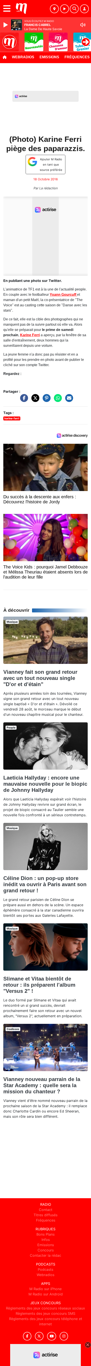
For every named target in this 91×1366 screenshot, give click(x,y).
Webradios (23, 57)
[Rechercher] (74, 8)
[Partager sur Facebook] (23, 400)
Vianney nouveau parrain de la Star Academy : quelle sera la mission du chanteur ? (41, 1085)
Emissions (49, 57)
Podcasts (45, 1269)
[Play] (6, 24)
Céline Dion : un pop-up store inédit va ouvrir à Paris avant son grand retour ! (45, 884)
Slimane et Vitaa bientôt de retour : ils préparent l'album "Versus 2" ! (39, 985)
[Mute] (83, 25)
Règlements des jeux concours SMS (45, 1313)
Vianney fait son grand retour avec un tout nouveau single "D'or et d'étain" (40, 678)
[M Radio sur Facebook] (27, 1336)
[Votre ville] (54, 8)
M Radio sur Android (45, 1294)
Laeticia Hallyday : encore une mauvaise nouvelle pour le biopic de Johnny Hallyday (45, 784)
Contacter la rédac (45, 1255)
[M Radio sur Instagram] (64, 1336)
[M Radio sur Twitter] (39, 1336)
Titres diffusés (45, 1215)
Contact (45, 1209)
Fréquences (45, 1220)
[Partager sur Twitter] (34, 400)
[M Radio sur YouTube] (51, 1336)
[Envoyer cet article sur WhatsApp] (57, 400)
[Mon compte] (84, 8)
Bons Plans (45, 1234)
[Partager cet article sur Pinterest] (45, 400)
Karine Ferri (30, 335)
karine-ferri (11, 418)
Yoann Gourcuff (63, 294)
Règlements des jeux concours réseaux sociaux (45, 1308)
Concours (46, 1250)
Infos (46, 1239)
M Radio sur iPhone (45, 1289)
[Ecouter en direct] (64, 8)
